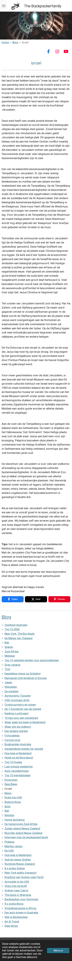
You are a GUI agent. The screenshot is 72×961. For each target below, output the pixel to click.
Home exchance (15, 819)
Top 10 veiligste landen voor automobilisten (32, 660)
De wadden (11, 691)
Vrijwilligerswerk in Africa (20, 908)
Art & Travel (12, 921)
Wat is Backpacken (16, 917)
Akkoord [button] (58, 950)
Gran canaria (12, 664)
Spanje (9, 647)
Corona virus (12, 740)
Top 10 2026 (12, 629)
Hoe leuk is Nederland (18, 753)
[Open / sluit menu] (3, 6)
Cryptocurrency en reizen (20, 704)
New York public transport (21, 872)
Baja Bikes (11, 784)
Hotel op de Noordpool (19, 757)
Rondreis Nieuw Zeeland (20, 864)
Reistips (9, 815)
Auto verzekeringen (17, 771)
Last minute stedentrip (19, 766)
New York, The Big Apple (19, 633)
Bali (7, 642)
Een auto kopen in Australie (21, 912)
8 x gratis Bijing (14, 903)
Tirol (7, 669)
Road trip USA (13, 797)
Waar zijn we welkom (18, 726)
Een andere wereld (16, 731)
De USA (9, 850)
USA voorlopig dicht (17, 700)
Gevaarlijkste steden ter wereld (24, 748)
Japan (8, 682)
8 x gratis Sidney (15, 868)
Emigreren (11, 779)
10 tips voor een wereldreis (21, 718)
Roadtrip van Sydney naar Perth (24, 877)
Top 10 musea (13, 762)
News (8, 793)
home (5, 42)
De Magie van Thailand (18, 638)
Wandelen (11, 686)
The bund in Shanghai (18, 895)
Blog (15, 42)
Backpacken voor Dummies (21, 899)
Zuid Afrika (11, 651)
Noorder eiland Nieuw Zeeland (23, 833)
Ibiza (7, 806)
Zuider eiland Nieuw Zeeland (22, 828)
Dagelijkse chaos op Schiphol (23, 673)
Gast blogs (11, 925)
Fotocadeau (12, 735)
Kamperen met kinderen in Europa (26, 678)
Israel (25, 42)
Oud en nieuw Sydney (18, 859)
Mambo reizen (13, 846)
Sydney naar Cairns (16, 890)
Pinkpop (9, 841)
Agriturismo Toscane (18, 695)
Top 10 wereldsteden (18, 775)
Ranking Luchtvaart (16, 713)
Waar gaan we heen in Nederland (25, 722)
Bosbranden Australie (18, 744)
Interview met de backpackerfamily (26, 837)
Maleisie (10, 655)
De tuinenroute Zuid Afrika (21, 824)
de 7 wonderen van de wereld (23, 709)
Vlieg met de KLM (16, 886)
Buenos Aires (13, 802)
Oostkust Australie (16, 625)
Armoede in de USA (17, 881)
